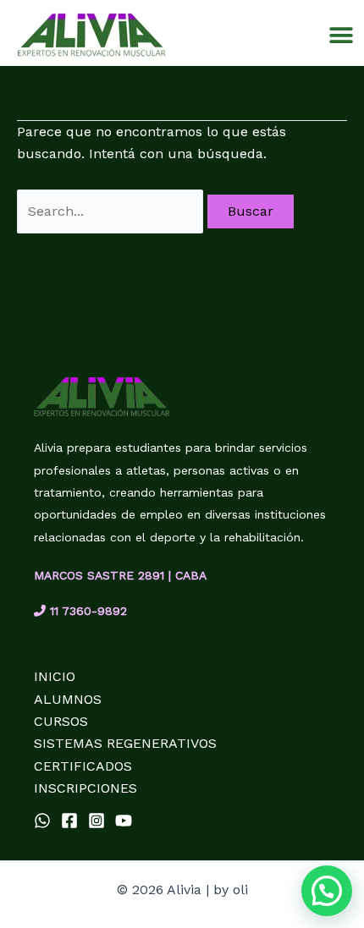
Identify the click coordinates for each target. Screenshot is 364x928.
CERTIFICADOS (83, 766)
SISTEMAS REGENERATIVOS (125, 743)
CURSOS (61, 721)
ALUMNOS (68, 699)
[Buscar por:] (112, 211)
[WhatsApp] (42, 820)
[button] (341, 35)
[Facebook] (69, 820)
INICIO (54, 676)
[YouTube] (123, 820)
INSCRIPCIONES (85, 788)
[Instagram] (96, 820)
